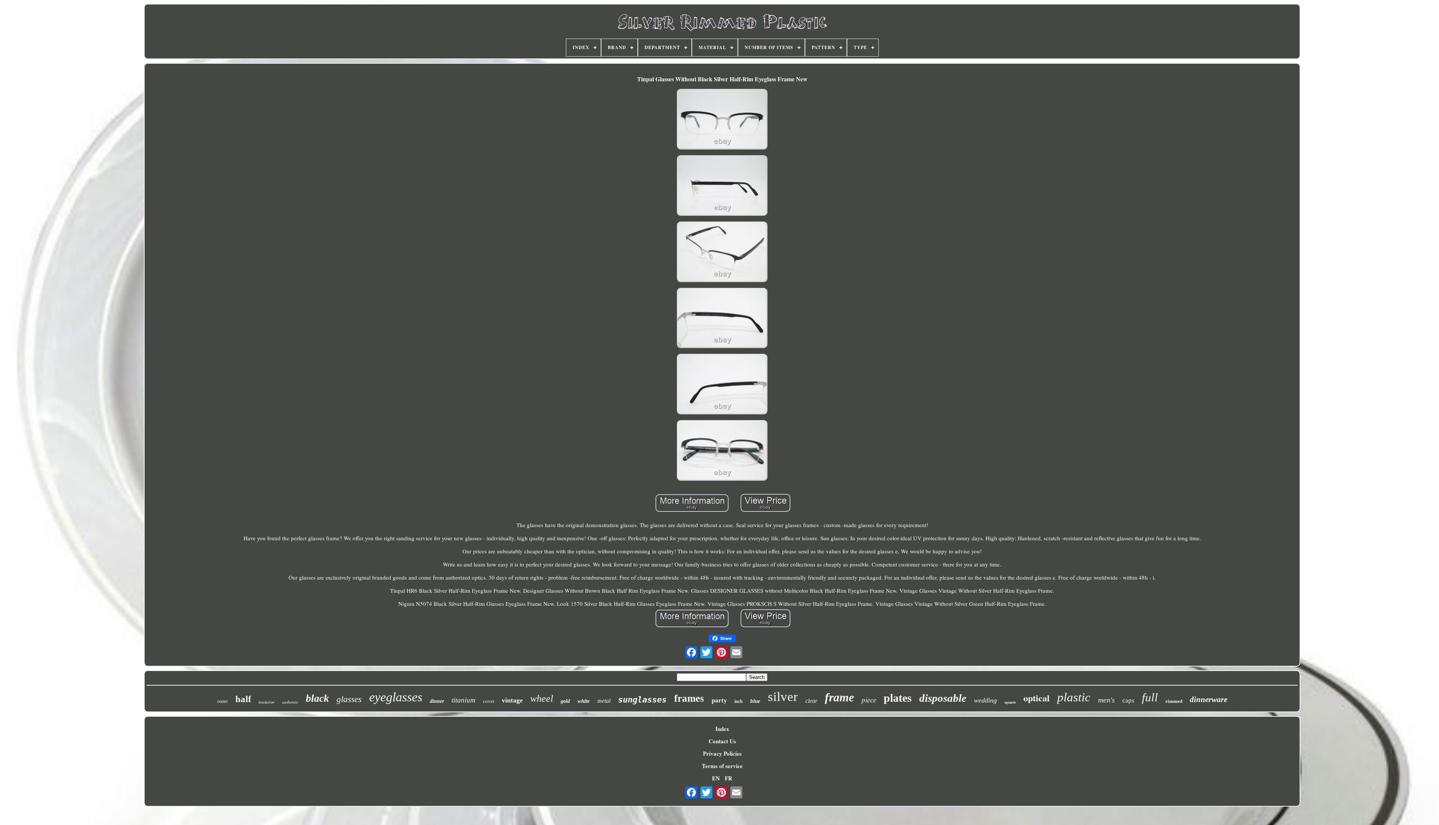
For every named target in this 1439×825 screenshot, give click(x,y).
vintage (512, 700)
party (719, 700)
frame (839, 697)
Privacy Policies (722, 753)
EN (716, 778)
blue (755, 701)
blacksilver (267, 702)
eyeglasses (395, 697)
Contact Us (722, 741)
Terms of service (722, 766)
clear (811, 701)
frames (689, 698)
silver (783, 696)
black (317, 698)
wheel (541, 698)
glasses (349, 699)
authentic (290, 702)
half (243, 699)
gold (565, 701)
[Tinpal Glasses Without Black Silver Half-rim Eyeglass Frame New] (722, 120)
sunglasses (642, 699)
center (222, 701)
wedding (985, 700)
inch (738, 701)
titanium (464, 700)
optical (1036, 697)
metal (603, 701)
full (1150, 697)
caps (1128, 700)
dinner (437, 701)
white (583, 701)
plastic (1073, 697)
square (1010, 702)
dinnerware (1208, 699)
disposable (942, 698)
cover (488, 701)
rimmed (1173, 701)
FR (728, 778)
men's (1106, 700)
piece (869, 699)
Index (722, 729)
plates (898, 698)
